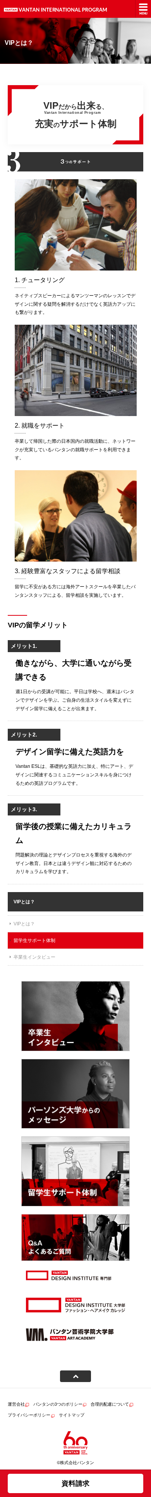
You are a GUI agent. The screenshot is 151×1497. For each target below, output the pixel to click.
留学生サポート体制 (34, 940)
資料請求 (75, 1483)
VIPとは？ (24, 924)
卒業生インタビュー (34, 957)
